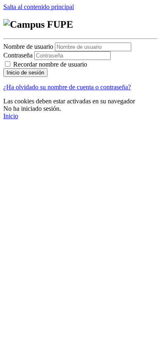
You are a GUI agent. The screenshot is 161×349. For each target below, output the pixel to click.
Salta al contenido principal (38, 6)
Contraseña (18, 55)
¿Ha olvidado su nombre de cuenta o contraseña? (67, 87)
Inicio (10, 116)
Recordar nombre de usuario (50, 64)
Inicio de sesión (25, 72)
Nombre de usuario (29, 46)
